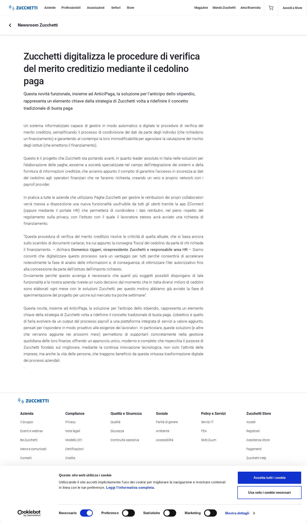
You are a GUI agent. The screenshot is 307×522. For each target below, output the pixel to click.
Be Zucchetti (29, 440)
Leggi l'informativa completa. (130, 487)
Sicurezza (117, 431)
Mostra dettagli (237, 513)
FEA (204, 431)
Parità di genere (167, 422)
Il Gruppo (26, 422)
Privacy (70, 422)
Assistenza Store (258, 440)
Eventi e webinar (31, 431)
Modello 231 (73, 440)
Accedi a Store (292, 8)
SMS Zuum (208, 440)
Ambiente (162, 431)
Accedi (251, 422)
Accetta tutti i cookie (270, 478)
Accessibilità (164, 440)
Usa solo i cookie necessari (269, 492)
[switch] (128, 513)
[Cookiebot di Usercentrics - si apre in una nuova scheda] (29, 513)
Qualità (115, 422)
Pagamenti (254, 449)
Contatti (26, 458)
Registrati (253, 431)
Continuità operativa (125, 440)
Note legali (72, 431)
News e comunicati (33, 449)
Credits (70, 458)
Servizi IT (207, 422)
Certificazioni (74, 449)
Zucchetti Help (256, 458)
